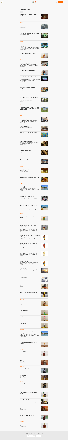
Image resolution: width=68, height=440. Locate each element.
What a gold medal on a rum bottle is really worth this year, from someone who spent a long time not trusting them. (29, 17)
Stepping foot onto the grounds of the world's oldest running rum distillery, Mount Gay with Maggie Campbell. (29, 108)
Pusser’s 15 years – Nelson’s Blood (27, 284)
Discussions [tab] (27, 11)
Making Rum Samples (24, 126)
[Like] (20, 28)
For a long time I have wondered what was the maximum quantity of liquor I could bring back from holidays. (29, 209)
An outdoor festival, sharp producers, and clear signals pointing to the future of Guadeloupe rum (28, 36)
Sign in (65, 2)
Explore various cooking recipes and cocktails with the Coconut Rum (28, 90)
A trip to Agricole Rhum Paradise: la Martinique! (27, 187)
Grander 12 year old (24, 252)
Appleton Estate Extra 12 (25, 383)
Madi (25, 49)
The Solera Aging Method (25, 150)
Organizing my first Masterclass (27, 399)
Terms (36, 433)
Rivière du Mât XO (23, 351)
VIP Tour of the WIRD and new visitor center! (27, 134)
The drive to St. (22, 110)
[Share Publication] (57, 2)
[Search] (55, 2)
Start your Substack (31, 435)
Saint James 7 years (24, 375)
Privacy (34, 433)
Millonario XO (23, 424)
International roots (23, 170)
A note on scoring (23, 277)
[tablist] (24, 12)
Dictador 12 (22, 407)
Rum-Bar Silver (23, 323)
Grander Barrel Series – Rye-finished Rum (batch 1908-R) (28, 244)
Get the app (38, 435)
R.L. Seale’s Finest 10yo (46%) (26, 368)
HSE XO (21, 360)
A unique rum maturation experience (26, 100)
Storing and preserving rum (26, 141)
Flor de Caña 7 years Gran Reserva (27, 415)
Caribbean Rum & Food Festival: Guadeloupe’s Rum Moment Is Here (29, 34)
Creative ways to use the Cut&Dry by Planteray (27, 88)
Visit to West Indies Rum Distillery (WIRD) (28, 132)
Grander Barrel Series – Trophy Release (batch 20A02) (30, 236)
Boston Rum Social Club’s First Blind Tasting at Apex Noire (29, 77)
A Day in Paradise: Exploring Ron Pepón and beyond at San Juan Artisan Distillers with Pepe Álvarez (29, 45)
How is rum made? (24, 159)
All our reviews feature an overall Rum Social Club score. (29, 278)
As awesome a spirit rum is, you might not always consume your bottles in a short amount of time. (29, 143)
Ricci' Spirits (22, 24)
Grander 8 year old (24, 261)
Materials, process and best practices (26, 127)
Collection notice (40, 433)
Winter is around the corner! (24, 178)
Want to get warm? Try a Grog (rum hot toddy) (30, 177)
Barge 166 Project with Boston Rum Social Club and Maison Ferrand (29, 98)
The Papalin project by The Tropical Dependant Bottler (27, 118)
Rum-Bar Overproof (24, 310)
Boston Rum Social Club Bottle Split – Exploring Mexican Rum (28, 62)
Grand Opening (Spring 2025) (24, 26)
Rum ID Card (22, 54)
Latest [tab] (21, 11)
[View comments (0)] (27, 20)
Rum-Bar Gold (23, 316)
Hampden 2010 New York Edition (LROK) (28, 292)
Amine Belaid (24, 27)
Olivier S (25, 144)
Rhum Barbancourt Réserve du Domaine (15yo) (28, 393)
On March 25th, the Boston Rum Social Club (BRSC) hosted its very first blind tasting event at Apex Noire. (30, 80)
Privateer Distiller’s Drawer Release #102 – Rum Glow (29, 343)
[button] (30, 5)
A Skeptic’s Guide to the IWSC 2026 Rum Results (28, 15)
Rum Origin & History (24, 169)
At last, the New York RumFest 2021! (27, 196)
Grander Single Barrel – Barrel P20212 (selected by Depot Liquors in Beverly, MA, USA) (29, 227)
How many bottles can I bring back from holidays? (28, 206)
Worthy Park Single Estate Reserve (27, 301)
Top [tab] (23, 11)
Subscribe (60, 2)
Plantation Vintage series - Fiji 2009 (27, 70)
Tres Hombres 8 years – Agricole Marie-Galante (28, 217)
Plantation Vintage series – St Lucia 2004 (28, 53)
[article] (34, 17)
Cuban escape (23, 268)
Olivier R (25, 128)
